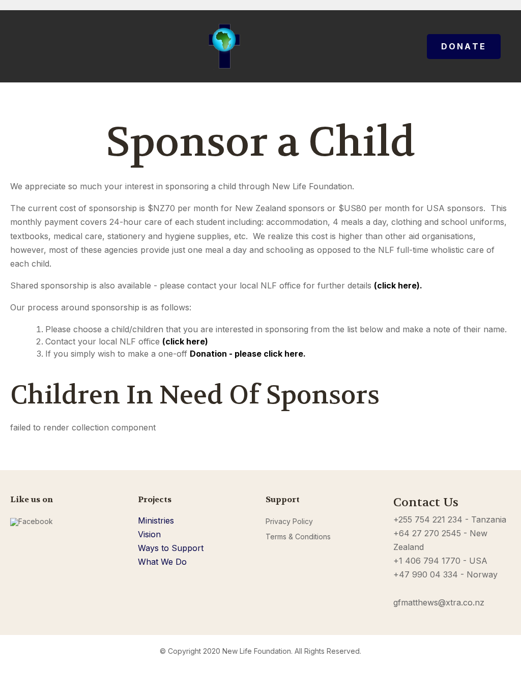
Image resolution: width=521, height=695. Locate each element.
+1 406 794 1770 (426, 561)
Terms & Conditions (298, 536)
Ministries (156, 520)
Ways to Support (171, 548)
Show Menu (16, 46)
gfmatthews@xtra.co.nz (438, 602)
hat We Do (166, 562)
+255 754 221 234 (427, 519)
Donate (463, 46)
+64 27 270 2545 (427, 533)
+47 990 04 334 (425, 574)
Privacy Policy (289, 521)
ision (152, 534)
